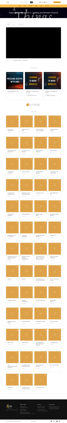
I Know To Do (10, 342)
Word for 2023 (25, 342)
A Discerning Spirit (54, 342)
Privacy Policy (33, 421)
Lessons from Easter (40, 300)
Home (20, 6)
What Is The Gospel (54, 365)
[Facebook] (40, 2)
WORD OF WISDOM (25, 171)
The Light (10, 279)
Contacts (47, 6)
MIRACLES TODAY (53, 150)
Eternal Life (10, 387)
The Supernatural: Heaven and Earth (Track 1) (40, 344)
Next (38, 104)
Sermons (30, 6)
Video (9, 24)
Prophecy (24, 279)
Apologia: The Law (40, 387)
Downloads (20, 24)
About (25, 6)
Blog (41, 6)
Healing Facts (53, 235)
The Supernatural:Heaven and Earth (12, 366)
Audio (14, 24)
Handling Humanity (12, 300)
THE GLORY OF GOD (40, 193)
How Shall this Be (26, 321)
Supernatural (25, 60)
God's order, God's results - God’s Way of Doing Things (40, 258)
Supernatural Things (17, 60)
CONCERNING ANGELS (26, 214)
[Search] (31, 2)
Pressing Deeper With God (13, 91)
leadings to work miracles (32, 95)
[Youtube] (44, 2)
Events (36, 6)
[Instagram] (42, 2)
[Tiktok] (46, 2)
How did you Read (54, 321)
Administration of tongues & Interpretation (26, 258)
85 (35, 104)
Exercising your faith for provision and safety (12, 258)
